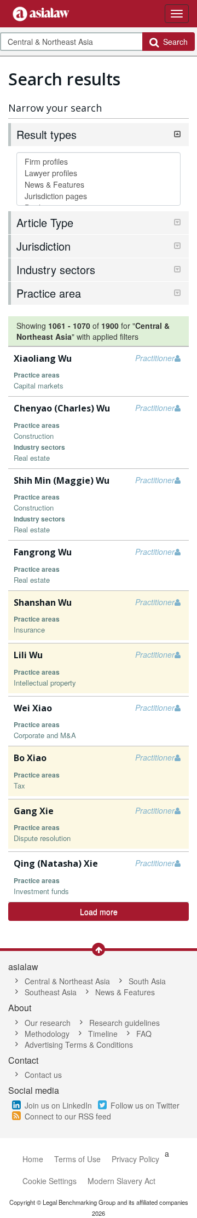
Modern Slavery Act (121, 1180)
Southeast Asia (51, 992)
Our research (48, 1022)
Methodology (47, 1033)
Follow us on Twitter (145, 1105)
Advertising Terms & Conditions (79, 1044)
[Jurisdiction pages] (98, 196)
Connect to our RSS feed (68, 1116)
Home (32, 1158)
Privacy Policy (135, 1158)
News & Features (125, 992)
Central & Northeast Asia (67, 981)
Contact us (43, 1074)
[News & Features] (98, 184)
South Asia (147, 981)
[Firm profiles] (98, 161)
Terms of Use (77, 1158)
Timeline (103, 1033)
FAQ (144, 1033)
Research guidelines (124, 1022)
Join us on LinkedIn (58, 1105)
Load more (99, 911)
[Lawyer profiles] (98, 173)
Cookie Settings (49, 1180)
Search (173, 41)
